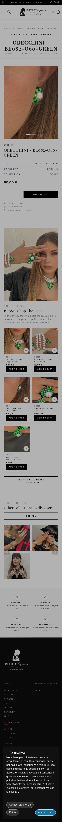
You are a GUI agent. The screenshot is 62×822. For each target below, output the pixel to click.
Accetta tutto (45, 812)
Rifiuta (12, 812)
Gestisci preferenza (20, 804)
